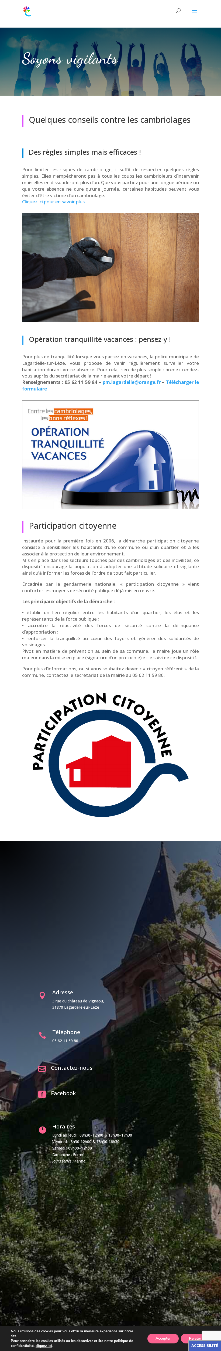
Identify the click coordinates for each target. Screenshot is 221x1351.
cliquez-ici (44, 1345)
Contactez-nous (71, 1067)
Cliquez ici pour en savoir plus (53, 201)
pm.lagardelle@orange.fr (132, 382)
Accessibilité (204, 1345)
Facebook (63, 1093)
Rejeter (195, 1338)
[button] (194, 14)
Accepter (163, 1338)
